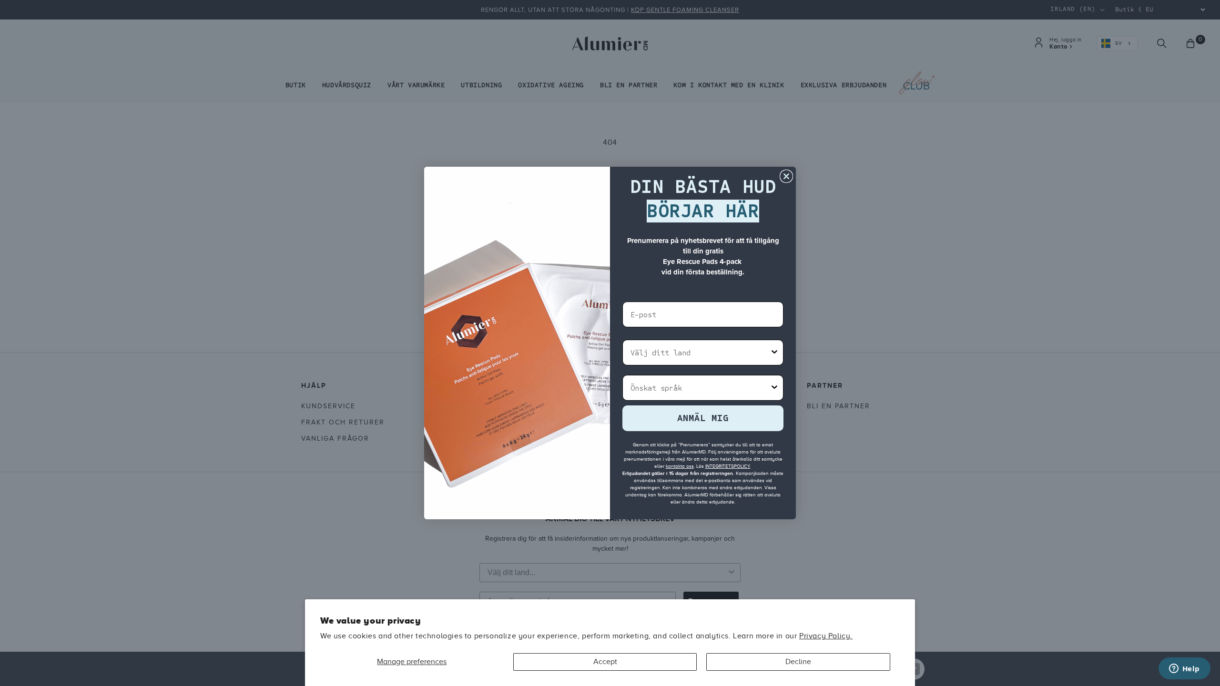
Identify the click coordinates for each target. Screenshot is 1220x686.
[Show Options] (774, 352)
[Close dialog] (786, 176)
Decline (798, 661)
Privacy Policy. (826, 636)
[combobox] (700, 352)
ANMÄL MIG (703, 418)
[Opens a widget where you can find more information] (1184, 669)
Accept (605, 661)
